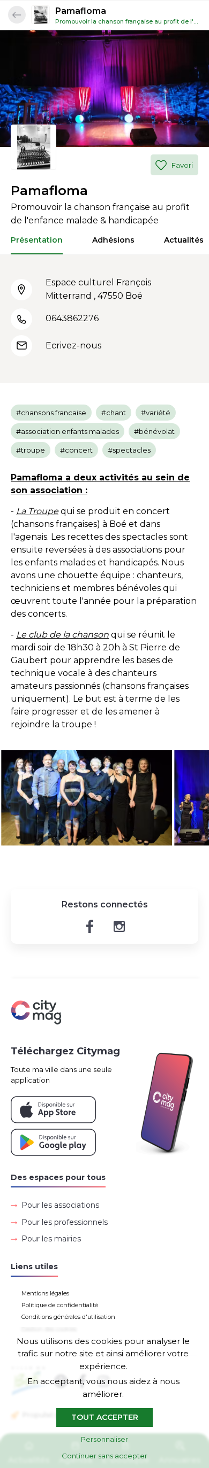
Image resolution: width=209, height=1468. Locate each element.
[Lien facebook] (89, 926)
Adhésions (113, 240)
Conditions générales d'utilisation (68, 1317)
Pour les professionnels (64, 1222)
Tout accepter (104, 1417)
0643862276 (72, 318)
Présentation (37, 240)
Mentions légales (45, 1293)
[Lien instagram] (119, 926)
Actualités (184, 240)
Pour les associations (60, 1205)
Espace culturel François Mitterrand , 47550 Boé (98, 289)
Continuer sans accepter (104, 1455)
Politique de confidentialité (59, 1305)
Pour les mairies (51, 1239)
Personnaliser (104, 1439)
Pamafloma (80, 11)
